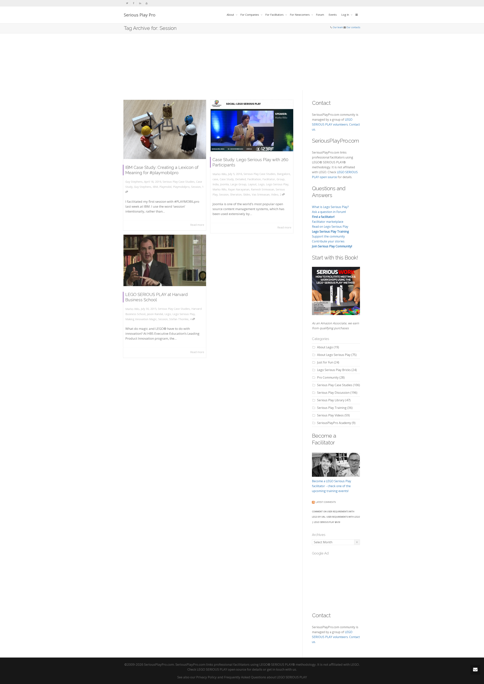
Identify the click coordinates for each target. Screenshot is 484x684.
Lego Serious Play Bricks (334, 370)
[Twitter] (127, 3)
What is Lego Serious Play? (330, 207)
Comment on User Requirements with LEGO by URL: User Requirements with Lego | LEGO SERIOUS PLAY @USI (336, 516)
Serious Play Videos (330, 415)
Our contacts (353, 27)
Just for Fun (325, 362)
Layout (252, 184)
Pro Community (328, 377)
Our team (338, 27)
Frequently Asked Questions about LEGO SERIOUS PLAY (265, 677)
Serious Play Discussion (333, 393)
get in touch (276, 669)
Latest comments (326, 502)
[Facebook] (133, 3)
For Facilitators (274, 14)
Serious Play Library (330, 400)
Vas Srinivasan (261, 194)
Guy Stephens (142, 187)
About (231, 14)
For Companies (250, 14)
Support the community (328, 236)
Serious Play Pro (139, 15)
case (215, 179)
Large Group (238, 184)
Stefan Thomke (178, 319)
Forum (320, 14)
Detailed (240, 179)
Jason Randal (155, 314)
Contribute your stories (328, 241)
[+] (164, 129)
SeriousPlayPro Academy (334, 423)
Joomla (224, 184)
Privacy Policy (206, 677)
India (216, 184)
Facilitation (254, 179)
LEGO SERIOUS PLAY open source (221, 669)
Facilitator (268, 179)
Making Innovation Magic (141, 319)
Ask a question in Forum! (329, 212)
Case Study (227, 179)
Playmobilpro (181, 187)
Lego (261, 184)
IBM (155, 187)
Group (281, 179)
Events (333, 14)
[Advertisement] (242, 61)
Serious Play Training (332, 408)
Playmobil (165, 187)
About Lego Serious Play (334, 355)
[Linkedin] (140, 3)
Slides (246, 194)
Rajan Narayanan (238, 189)
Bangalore (283, 174)
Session (196, 187)
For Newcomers (300, 14)
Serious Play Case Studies (179, 181)
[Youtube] (146, 3)
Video (274, 194)
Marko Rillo (219, 189)
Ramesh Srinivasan (262, 189)
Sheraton (236, 194)
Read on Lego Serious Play (330, 226)
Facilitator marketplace (327, 222)
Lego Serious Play (277, 184)
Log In (345, 14)
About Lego (325, 347)
